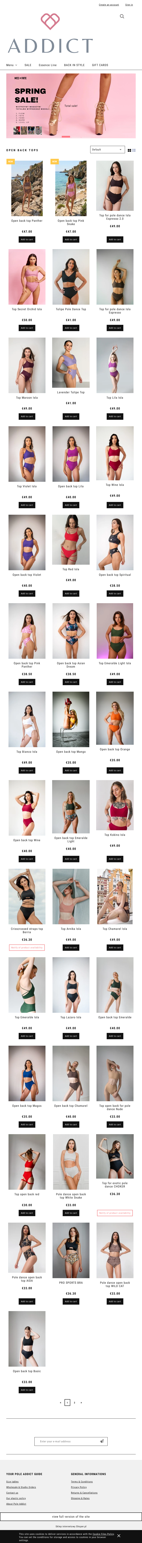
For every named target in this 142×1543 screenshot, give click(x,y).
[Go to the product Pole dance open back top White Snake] (71, 1162)
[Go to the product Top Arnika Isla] (71, 896)
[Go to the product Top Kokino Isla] (115, 805)
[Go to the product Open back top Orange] (115, 718)
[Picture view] (129, 149)
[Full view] (134, 149)
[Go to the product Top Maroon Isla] (27, 365)
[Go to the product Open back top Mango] (71, 719)
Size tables (12, 1481)
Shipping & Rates (80, 1498)
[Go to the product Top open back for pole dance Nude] (115, 1073)
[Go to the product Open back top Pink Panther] (27, 631)
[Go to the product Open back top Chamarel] (71, 1073)
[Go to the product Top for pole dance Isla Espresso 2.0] (115, 186)
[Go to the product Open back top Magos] (27, 1073)
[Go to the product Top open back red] (27, 1162)
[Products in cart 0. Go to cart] (132, 17)
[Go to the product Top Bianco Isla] (27, 719)
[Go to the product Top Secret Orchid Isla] (27, 277)
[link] (71, 105)
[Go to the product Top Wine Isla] (115, 453)
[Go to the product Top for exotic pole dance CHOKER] (115, 1156)
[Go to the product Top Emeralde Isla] (27, 985)
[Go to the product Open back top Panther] (27, 188)
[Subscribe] (101, 1441)
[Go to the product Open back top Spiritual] (115, 542)
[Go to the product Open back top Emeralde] (115, 985)
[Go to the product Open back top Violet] (27, 542)
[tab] (56, 135)
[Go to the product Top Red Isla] (71, 540)
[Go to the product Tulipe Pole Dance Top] (71, 277)
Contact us (12, 1492)
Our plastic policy (16, 1498)
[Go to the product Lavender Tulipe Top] (71, 363)
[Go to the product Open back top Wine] (27, 808)
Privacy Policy (79, 1487)
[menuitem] (15, 65)
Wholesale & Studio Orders (21, 1487)
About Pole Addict (16, 1503)
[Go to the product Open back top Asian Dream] (71, 631)
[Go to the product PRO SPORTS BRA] (71, 1250)
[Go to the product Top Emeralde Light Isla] (115, 631)
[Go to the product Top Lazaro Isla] (71, 985)
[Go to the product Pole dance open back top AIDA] (27, 1248)
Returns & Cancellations (84, 1492)
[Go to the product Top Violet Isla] (27, 454)
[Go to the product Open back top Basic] (27, 1339)
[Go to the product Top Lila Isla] (115, 365)
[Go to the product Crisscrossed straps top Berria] (27, 896)
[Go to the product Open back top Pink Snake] (71, 188)
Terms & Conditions (82, 1481)
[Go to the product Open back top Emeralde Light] (71, 806)
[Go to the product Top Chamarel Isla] (115, 896)
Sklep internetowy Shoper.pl (71, 1526)
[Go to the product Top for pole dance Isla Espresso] (115, 277)
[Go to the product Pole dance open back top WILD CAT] (115, 1250)
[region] (71, 105)
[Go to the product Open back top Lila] (71, 454)
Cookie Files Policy (103, 1534)
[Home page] (50, 32)
